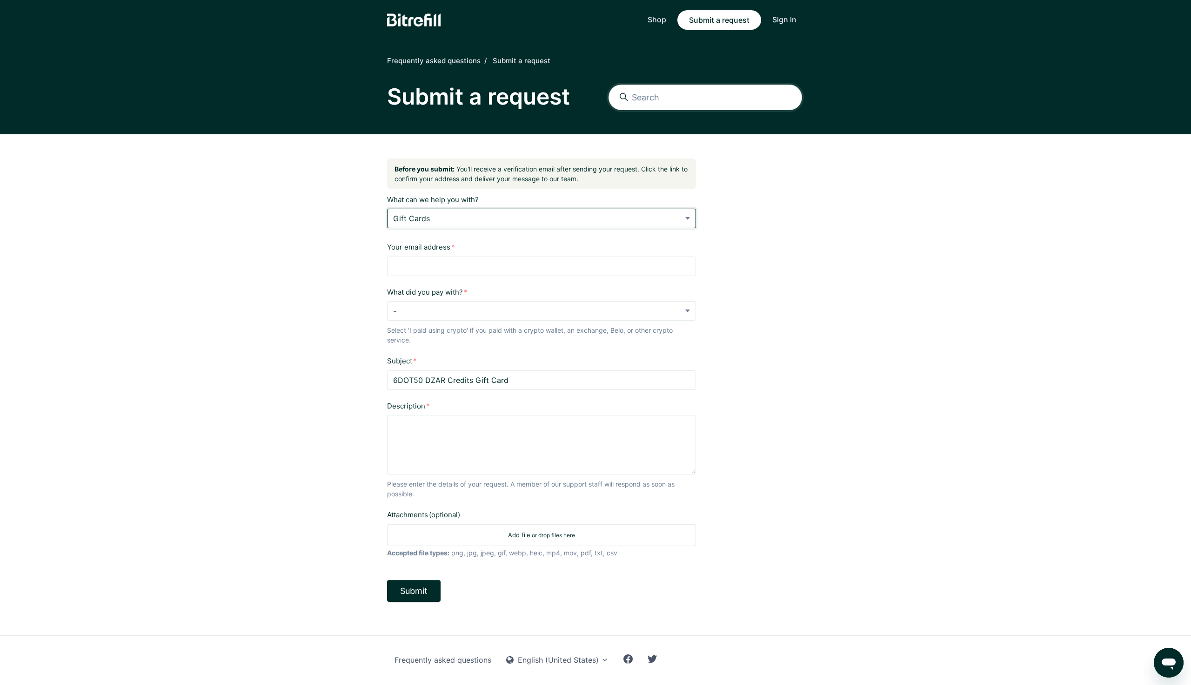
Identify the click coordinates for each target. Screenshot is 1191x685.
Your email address (418, 247)
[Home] (414, 19)
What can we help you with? (433, 199)
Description (406, 406)
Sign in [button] (784, 19)
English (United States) (558, 660)
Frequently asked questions (434, 60)
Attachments (423, 514)
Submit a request (719, 20)
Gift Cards (411, 218)
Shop (657, 19)
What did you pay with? (425, 292)
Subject (399, 360)
